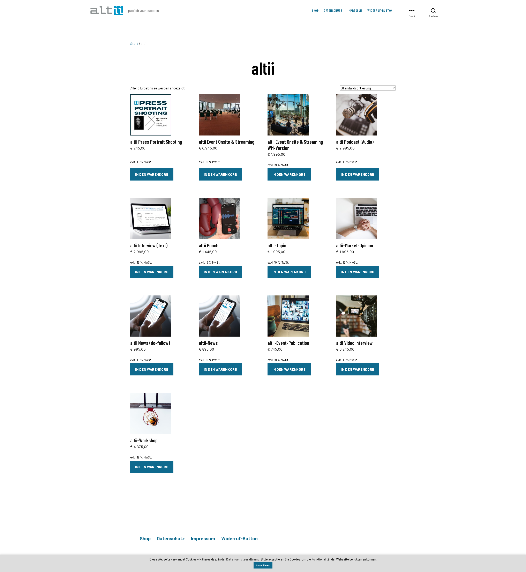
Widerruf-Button (380, 10)
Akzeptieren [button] (263, 565)
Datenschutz (333, 10)
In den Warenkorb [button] (151, 174)
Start (134, 44)
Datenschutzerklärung (243, 559)
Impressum (354, 10)
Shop (315, 10)
